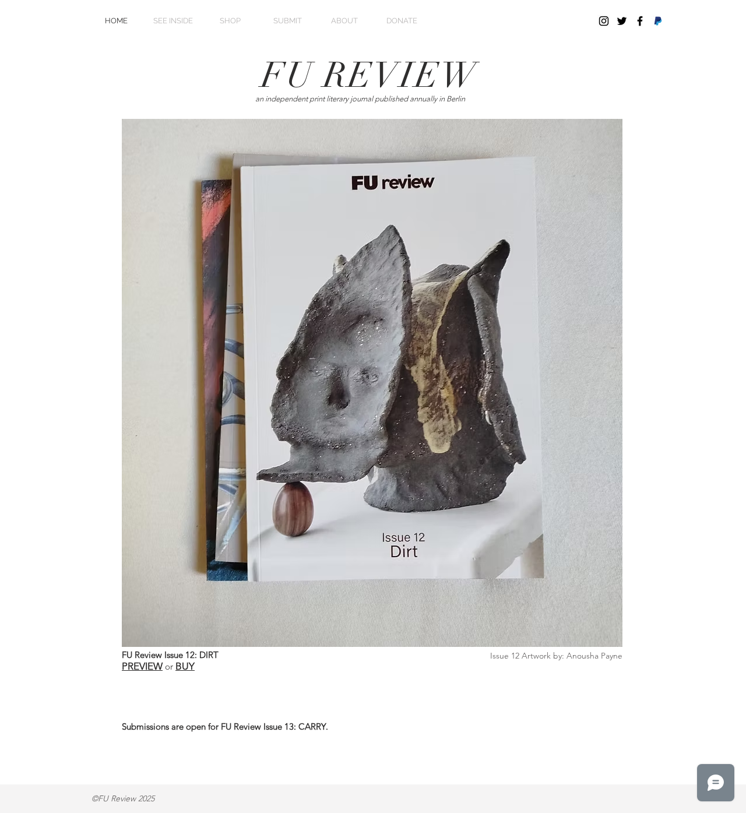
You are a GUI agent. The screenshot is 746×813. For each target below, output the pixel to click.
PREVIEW (142, 666)
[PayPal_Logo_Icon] (658, 21)
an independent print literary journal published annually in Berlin (360, 98)
